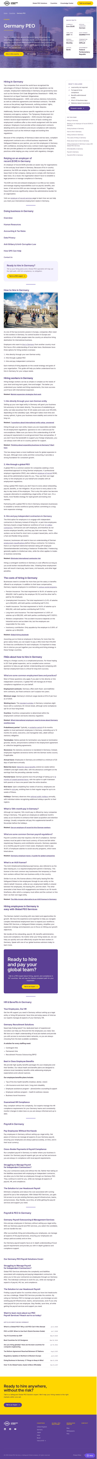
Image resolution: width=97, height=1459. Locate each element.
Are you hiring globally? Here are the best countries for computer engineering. (24, 1346)
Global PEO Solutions (40, 3)
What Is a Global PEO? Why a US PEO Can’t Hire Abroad (24, 1327)
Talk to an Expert (85, 3)
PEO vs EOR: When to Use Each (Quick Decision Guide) (24, 1331)
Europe (7, 19)
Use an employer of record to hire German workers (30, 827)
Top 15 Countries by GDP (13, 1336)
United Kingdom (42, 1427)
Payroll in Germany (73, 152)
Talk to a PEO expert (16, 276)
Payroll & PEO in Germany (75, 155)
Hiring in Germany (72, 120)
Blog (68, 1428)
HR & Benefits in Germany (75, 149)
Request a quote (76, 108)
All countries (31, 54)
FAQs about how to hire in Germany (78, 141)
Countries (53, 3)
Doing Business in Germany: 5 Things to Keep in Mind (23, 1360)
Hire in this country (12, 54)
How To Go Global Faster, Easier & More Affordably (22, 1365)
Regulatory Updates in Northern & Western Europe (22, 1356)
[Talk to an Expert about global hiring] (31, 971)
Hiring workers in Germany (75, 134)
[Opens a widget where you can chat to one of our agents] (90, 1455)
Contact (84, 1423)
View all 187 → (41, 1440)
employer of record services (21, 198)
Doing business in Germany (75, 128)
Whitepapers (71, 1431)
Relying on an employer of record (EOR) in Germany (80, 124)
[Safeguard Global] (11, 3)
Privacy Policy (77, 1455)
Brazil (38, 1438)
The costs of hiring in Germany (76, 137)
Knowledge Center (67, 3)
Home (5, 13)
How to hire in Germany (74, 131)
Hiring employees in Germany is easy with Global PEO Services (80, 144)
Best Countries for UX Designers (16, 1340)
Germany (40, 1429)
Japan (39, 1432)
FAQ (68, 1433)
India (38, 1435)
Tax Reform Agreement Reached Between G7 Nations (24, 1351)
